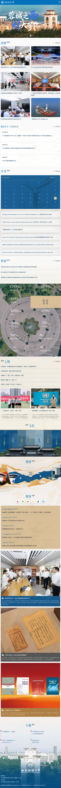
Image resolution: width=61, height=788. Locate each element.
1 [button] (27, 35)
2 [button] (30, 35)
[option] (30, 20)
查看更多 (57, 43)
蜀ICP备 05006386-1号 (26, 785)
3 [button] (33, 35)
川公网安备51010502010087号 (39, 785)
